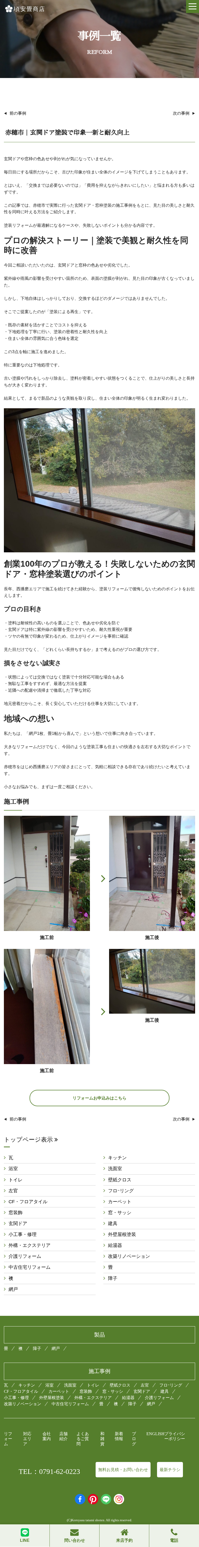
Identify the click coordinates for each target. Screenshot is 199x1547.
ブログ (134, 1439)
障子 (112, 1278)
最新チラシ (170, 1469)
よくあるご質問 (82, 1439)
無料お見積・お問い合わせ (123, 1469)
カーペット (119, 1201)
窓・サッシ (119, 1212)
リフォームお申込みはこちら (99, 1098)
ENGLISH (155, 1434)
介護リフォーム (25, 1256)
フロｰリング (121, 1190)
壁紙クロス (119, 1179)
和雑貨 (102, 1439)
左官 (13, 1190)
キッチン (117, 1157)
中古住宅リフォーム (30, 1267)
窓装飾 (16, 1212)
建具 (112, 1223)
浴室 (13, 1168)
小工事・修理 (23, 1234)
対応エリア (27, 1439)
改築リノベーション (129, 1256)
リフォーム (8, 1439)
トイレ (16, 1179)
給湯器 (115, 1245)
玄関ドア (18, 1223)
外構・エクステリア (30, 1245)
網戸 (13, 1289)
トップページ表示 (29, 1139)
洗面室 (115, 1168)
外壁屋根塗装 (122, 1234)
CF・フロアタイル (28, 1201)
